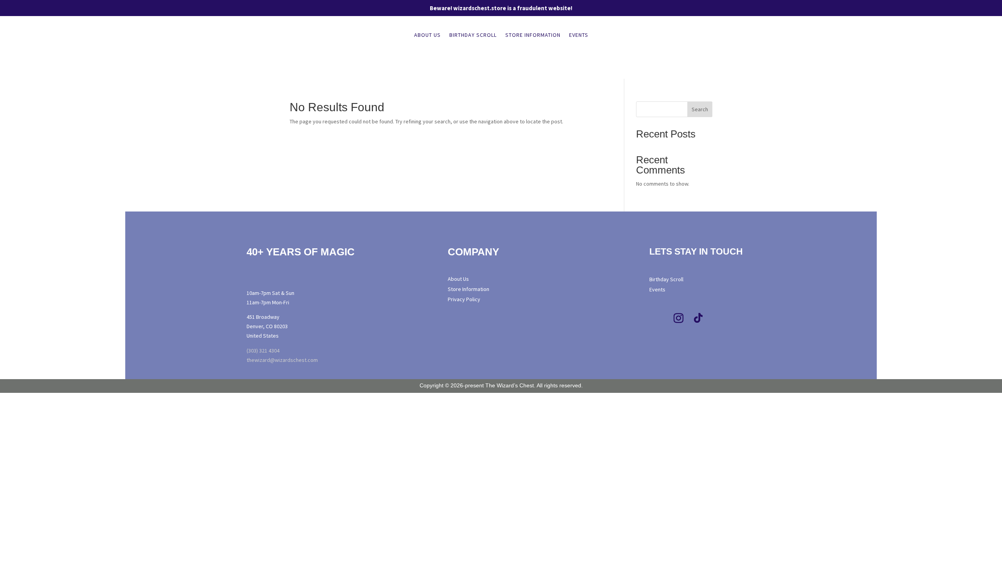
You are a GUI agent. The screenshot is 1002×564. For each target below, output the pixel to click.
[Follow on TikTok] (698, 318)
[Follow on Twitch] (718, 318)
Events (578, 35)
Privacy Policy (464, 299)
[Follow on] (734, 318)
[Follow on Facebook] (659, 318)
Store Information (532, 35)
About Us (427, 35)
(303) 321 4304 (263, 350)
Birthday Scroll (473, 35)
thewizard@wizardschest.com (282, 359)
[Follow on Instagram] (678, 318)
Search (700, 109)
